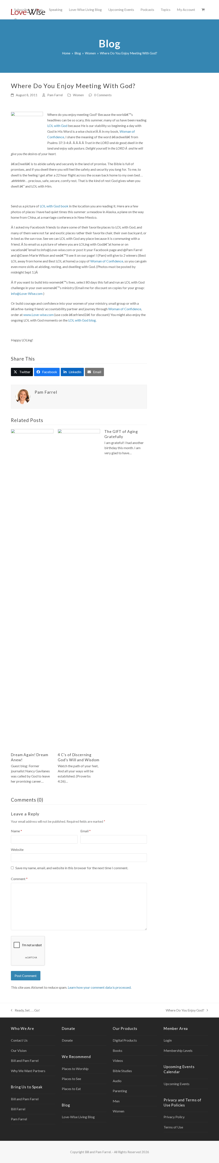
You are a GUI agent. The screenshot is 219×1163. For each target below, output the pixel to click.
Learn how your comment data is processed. (99, 987)
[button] (203, 9)
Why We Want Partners (28, 1071)
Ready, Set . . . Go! (25, 1010)
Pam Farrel (55, 95)
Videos (118, 1060)
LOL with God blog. (82, 320)
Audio (117, 1081)
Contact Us (19, 1040)
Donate (67, 1040)
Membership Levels (178, 1050)
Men (116, 1101)
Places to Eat (71, 1089)
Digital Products (125, 1040)
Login (168, 1040)
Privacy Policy (174, 1117)
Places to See (71, 1079)
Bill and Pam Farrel (24, 1060)
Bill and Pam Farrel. (98, 1152)
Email (85, 831)
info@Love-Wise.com (27, 293)
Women (78, 95)
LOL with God (57, 126)
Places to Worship (75, 1069)
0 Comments (103, 95)
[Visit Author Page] (22, 396)
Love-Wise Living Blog (78, 1117)
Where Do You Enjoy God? (185, 1010)
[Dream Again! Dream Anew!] (32, 589)
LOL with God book (54, 206)
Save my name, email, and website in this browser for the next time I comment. (71, 868)
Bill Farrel (18, 1109)
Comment (19, 879)
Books (117, 1050)
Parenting (120, 1091)
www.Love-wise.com (38, 315)
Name (16, 831)
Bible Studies (122, 1071)
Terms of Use (173, 1127)
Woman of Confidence (106, 261)
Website (17, 849)
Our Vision (19, 1050)
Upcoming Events (176, 1084)
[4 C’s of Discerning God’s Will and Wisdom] (79, 589)
